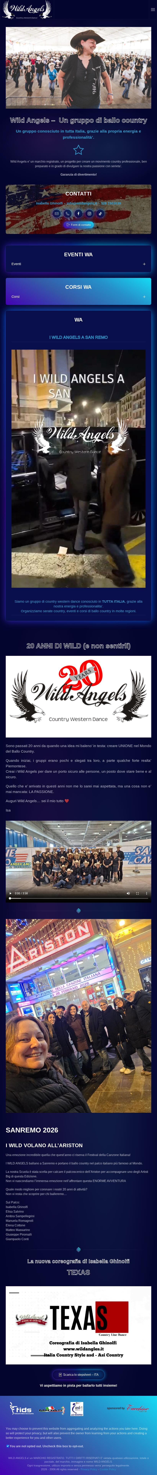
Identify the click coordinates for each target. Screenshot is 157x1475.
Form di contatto (81, 224)
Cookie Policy (108, 1469)
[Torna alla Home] (27, 9)
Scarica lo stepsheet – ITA (81, 1374)
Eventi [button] (16, 264)
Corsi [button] (15, 297)
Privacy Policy (89, 1469)
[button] (153, 9)
